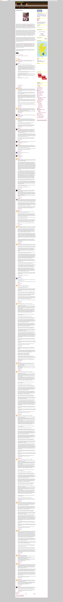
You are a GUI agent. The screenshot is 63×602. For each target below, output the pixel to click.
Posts (39, 26)
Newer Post (17, 593)
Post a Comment (18, 592)
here (39, 16)
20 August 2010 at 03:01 (20, 561)
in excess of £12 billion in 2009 (27, 44)
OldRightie (39, 111)
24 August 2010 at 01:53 (20, 591)
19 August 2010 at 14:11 (20, 301)
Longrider (39, 86)
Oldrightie (19, 107)
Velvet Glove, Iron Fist (40, 91)
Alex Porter (19, 87)
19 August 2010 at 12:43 (20, 224)
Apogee (19, 362)
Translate (43, 61)
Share (38, 59)
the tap (39, 96)
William (18, 284)
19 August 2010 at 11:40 (20, 116)
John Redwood (40, 103)
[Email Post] (22, 54)
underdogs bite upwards (41, 92)
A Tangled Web (40, 104)
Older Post (34, 593)
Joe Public (19, 151)
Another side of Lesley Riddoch (42, 112)
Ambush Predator (40, 87)
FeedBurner (43, 35)
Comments (39, 27)
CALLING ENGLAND (40, 117)
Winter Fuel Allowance (29, 25)
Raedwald (39, 108)
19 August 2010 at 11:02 (20, 112)
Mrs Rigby (19, 198)
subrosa (19, 128)
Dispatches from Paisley (41, 116)
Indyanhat (19, 189)
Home (26, 593)
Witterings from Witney (41, 99)
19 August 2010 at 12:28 (20, 156)
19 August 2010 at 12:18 (20, 153)
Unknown (19, 59)
